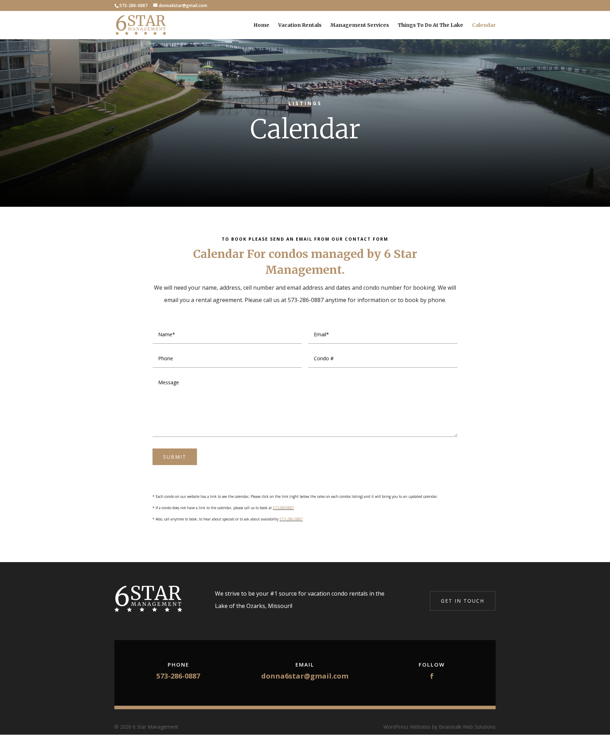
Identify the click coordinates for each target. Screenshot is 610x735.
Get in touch (462, 600)
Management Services (359, 25)
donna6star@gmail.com (304, 676)
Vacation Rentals (300, 25)
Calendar (484, 25)
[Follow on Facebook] (431, 676)
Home (261, 25)
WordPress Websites (407, 726)
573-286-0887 (291, 519)
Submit (174, 456)
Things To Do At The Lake (430, 25)
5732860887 (283, 507)
